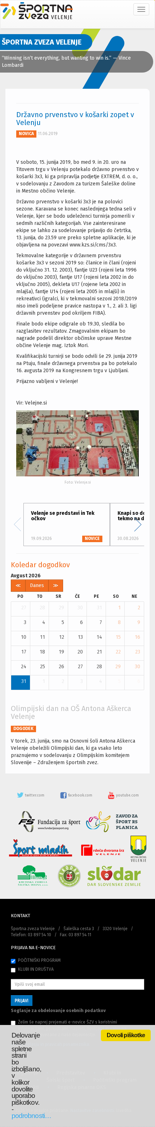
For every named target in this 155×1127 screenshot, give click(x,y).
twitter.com (34, 795)
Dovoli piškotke (126, 1035)
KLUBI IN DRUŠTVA (36, 969)
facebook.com (80, 795)
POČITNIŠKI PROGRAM (39, 960)
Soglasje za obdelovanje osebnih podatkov (58, 1010)
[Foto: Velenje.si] (77, 443)
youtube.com (127, 795)
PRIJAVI (21, 1000)
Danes (37, 585)
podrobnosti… (31, 1115)
